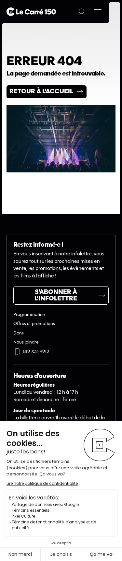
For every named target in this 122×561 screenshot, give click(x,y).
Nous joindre (25, 342)
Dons (18, 333)
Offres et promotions (34, 323)
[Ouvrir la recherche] (82, 11)
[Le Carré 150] (31, 11)
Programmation (29, 314)
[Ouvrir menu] (97, 11)
